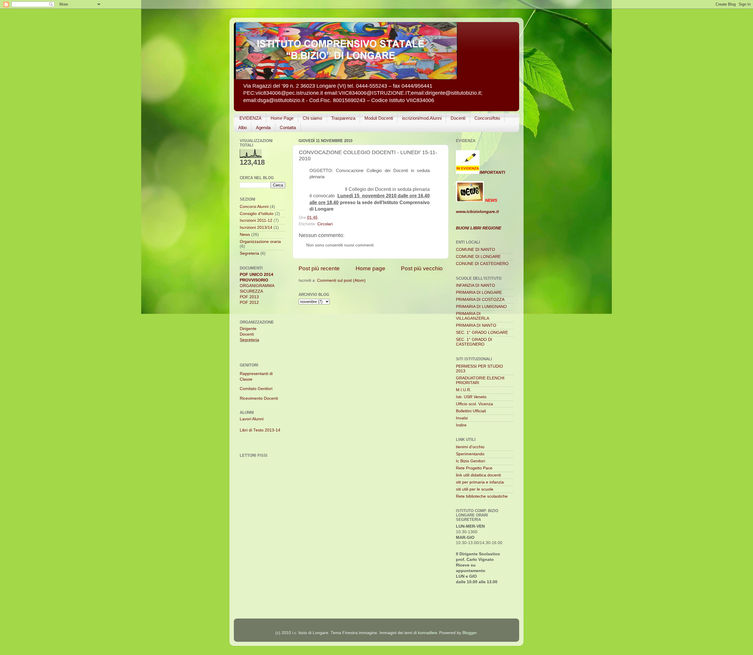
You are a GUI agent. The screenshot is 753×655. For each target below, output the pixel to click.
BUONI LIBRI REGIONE (478, 228)
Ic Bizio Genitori (470, 461)
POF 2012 (249, 302)
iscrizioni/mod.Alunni (422, 118)
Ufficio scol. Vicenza (474, 404)
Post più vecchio (422, 268)
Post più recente (319, 268)
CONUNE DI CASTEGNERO (482, 263)
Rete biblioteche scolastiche (482, 496)
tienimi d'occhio (470, 447)
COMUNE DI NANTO (475, 249)
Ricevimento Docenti (259, 398)
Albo (242, 127)
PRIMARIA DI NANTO (476, 325)
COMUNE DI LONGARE (478, 256)
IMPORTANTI (492, 172)
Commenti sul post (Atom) (341, 280)
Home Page (282, 118)
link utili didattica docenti (478, 475)
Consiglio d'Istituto (257, 213)
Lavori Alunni (252, 419)
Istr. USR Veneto (471, 397)
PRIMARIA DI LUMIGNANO (481, 306)
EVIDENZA (250, 118)
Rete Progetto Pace (474, 468)
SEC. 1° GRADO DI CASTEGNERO (474, 341)
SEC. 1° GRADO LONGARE (482, 332)
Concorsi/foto (487, 118)
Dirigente (248, 328)
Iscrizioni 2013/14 (256, 227)
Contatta (288, 127)
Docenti (458, 118)
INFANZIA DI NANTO (475, 285)
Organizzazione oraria (260, 241)
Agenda (263, 127)
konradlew (427, 633)
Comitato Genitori (256, 388)
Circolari (325, 224)
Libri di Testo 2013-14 (260, 430)
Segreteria (249, 253)
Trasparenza (343, 118)
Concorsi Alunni (254, 206)
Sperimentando (470, 454)
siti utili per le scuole (474, 489)
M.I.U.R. (463, 390)
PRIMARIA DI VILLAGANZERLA (472, 316)
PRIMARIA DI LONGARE (479, 292)
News (245, 234)
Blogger (469, 633)
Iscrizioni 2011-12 (256, 220)
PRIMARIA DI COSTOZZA (480, 299)
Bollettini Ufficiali (471, 411)
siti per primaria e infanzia (480, 482)
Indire (461, 425)
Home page (370, 268)
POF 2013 (249, 297)
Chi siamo (312, 118)
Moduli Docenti (378, 118)
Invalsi (462, 418)
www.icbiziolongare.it (477, 211)
